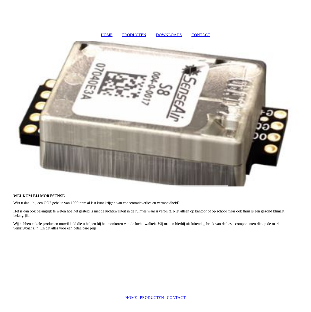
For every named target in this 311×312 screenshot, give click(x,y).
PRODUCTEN (134, 35)
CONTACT (200, 35)
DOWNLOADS (169, 35)
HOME (106, 35)
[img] (155, 113)
